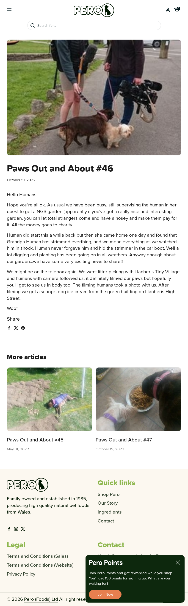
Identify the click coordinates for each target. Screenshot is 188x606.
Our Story (108, 503)
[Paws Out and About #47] (138, 399)
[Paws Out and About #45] (49, 399)
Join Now (105, 594)
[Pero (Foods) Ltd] (94, 10)
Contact (106, 520)
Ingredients (110, 512)
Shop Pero (109, 494)
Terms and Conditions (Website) (40, 565)
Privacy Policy (21, 574)
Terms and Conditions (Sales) (37, 556)
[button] (176, 10)
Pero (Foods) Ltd (41, 599)
